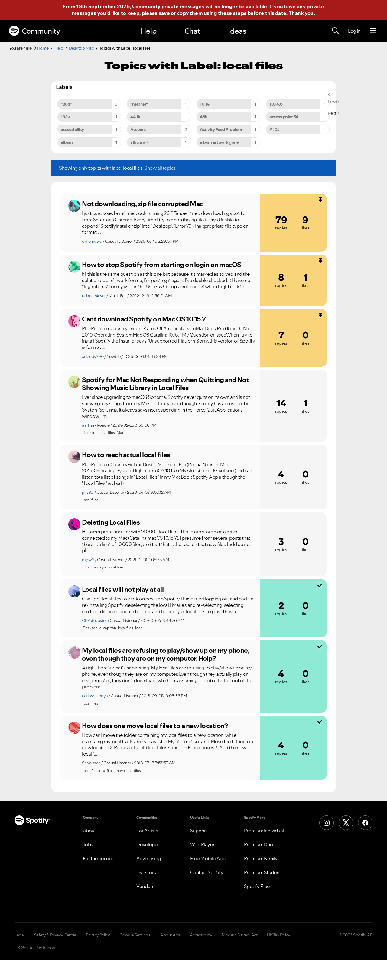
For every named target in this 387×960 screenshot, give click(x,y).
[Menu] (373, 31)
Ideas (237, 31)
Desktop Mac (81, 48)
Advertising (148, 858)
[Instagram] (326, 822)
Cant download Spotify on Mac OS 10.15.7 (144, 319)
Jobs (88, 844)
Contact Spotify (206, 872)
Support (199, 830)
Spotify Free (257, 886)
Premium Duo (258, 844)
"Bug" (66, 104)
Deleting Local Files (111, 522)
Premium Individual (264, 830)
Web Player (202, 844)
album (67, 142)
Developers (148, 844)
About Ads (170, 935)
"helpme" (139, 104)
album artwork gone (219, 142)
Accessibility (201, 935)
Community (41, 31)
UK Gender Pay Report (35, 947)
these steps (232, 13)
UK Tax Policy (278, 935)
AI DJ (274, 129)
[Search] (335, 31)
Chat (192, 31)
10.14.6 (276, 104)
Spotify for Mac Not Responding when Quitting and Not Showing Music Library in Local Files (165, 384)
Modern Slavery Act (239, 935)
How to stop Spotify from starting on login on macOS (161, 264)
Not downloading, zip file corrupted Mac (142, 204)
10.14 (205, 104)
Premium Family (261, 858)
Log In (354, 31)
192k (65, 117)
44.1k (135, 117)
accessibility (72, 129)
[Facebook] (365, 822)
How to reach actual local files (126, 455)
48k (203, 117)
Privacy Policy (98, 935)
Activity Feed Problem (221, 129)
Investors (146, 872)
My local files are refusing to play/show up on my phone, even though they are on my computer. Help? (165, 654)
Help (149, 31)
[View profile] (74, 206)
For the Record (98, 858)
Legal (19, 935)
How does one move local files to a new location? (155, 726)
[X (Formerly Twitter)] (346, 822)
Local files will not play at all (123, 589)
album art (139, 142)
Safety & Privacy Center (55, 935)
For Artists (147, 830)
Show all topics (160, 167)
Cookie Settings (135, 935)
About (89, 830)
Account (138, 129)
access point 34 (283, 117)
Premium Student (262, 872)
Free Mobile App (208, 858)
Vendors (145, 886)
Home (43, 48)
